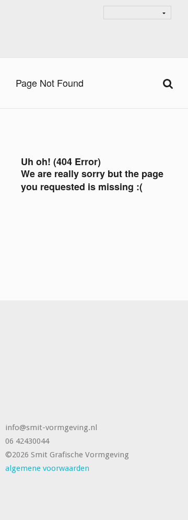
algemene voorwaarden (47, 468)
